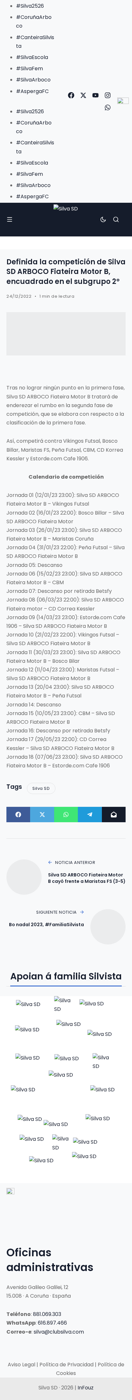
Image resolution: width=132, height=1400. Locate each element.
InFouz (86, 1387)
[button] (28, 100)
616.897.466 (52, 1323)
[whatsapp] (107, 107)
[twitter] (83, 95)
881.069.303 (47, 1314)
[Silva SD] (66, 219)
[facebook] (71, 95)
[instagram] (107, 95)
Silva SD (41, 788)
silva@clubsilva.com (59, 1332)
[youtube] (95, 95)
